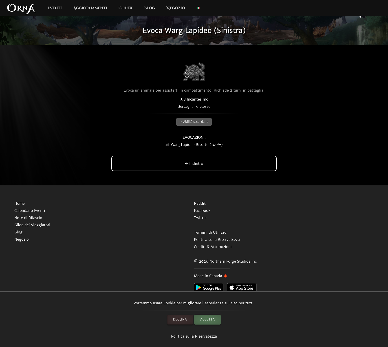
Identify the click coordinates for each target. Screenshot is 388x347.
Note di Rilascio (28, 217)
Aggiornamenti (90, 8)
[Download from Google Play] (210, 288)
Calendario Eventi (29, 210)
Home (19, 203)
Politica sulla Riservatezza (194, 336)
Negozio (176, 8)
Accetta (207, 319)
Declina (180, 319)
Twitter (200, 217)
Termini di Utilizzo (210, 232)
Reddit (200, 203)
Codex (125, 8)
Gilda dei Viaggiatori (32, 225)
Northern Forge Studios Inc (233, 261)
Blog (149, 8)
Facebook (202, 210)
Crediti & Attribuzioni (213, 246)
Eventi (55, 8)
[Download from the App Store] (243, 288)
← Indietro (194, 163)
